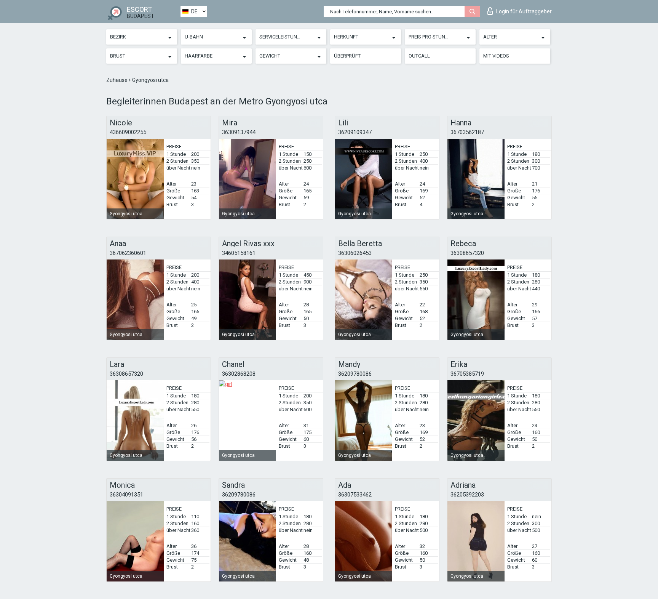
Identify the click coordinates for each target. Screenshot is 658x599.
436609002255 (128, 132)
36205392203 (467, 494)
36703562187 (467, 132)
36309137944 (239, 132)
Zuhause (117, 80)
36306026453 (355, 253)
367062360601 (128, 253)
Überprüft (347, 56)
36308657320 (467, 253)
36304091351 (126, 494)
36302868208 (239, 373)
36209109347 (355, 132)
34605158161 (239, 253)
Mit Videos (496, 56)
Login (524, 11)
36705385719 (467, 373)
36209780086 (355, 373)
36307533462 (355, 494)
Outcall (419, 56)
